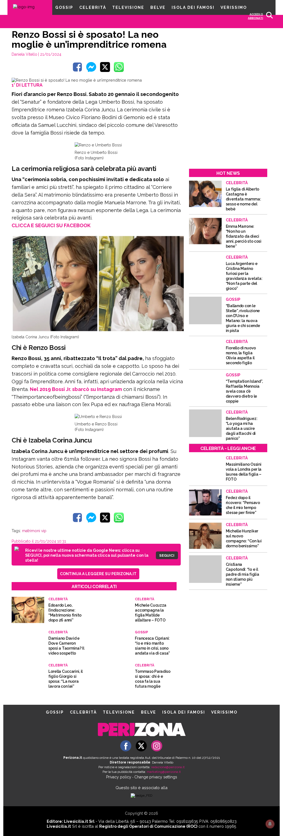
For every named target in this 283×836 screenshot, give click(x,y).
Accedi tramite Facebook (145, 449)
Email (96, 400)
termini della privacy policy (165, 411)
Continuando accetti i (143, 411)
